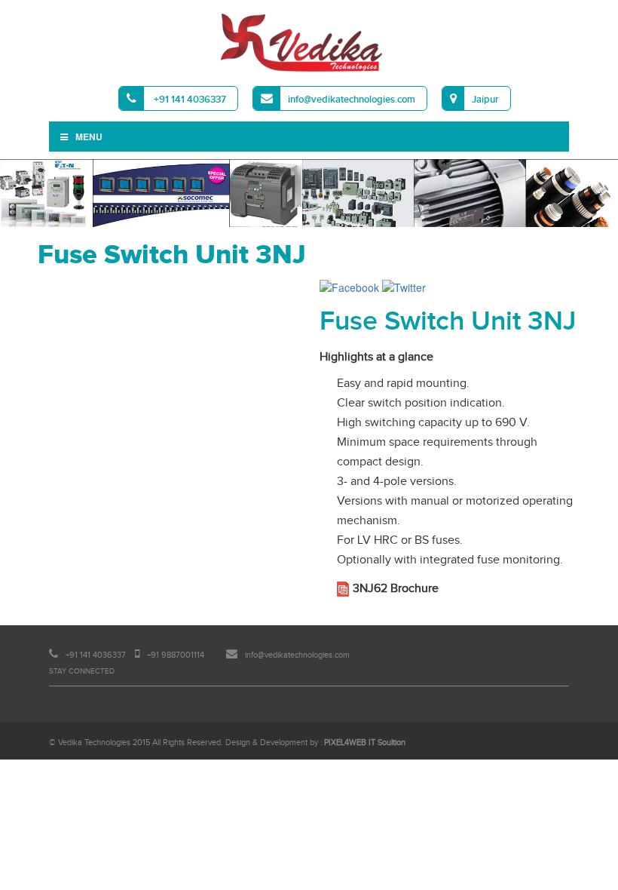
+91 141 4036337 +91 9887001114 (133, 655)
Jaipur (485, 100)
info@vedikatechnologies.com (351, 100)
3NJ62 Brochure (396, 589)
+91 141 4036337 (188, 100)
